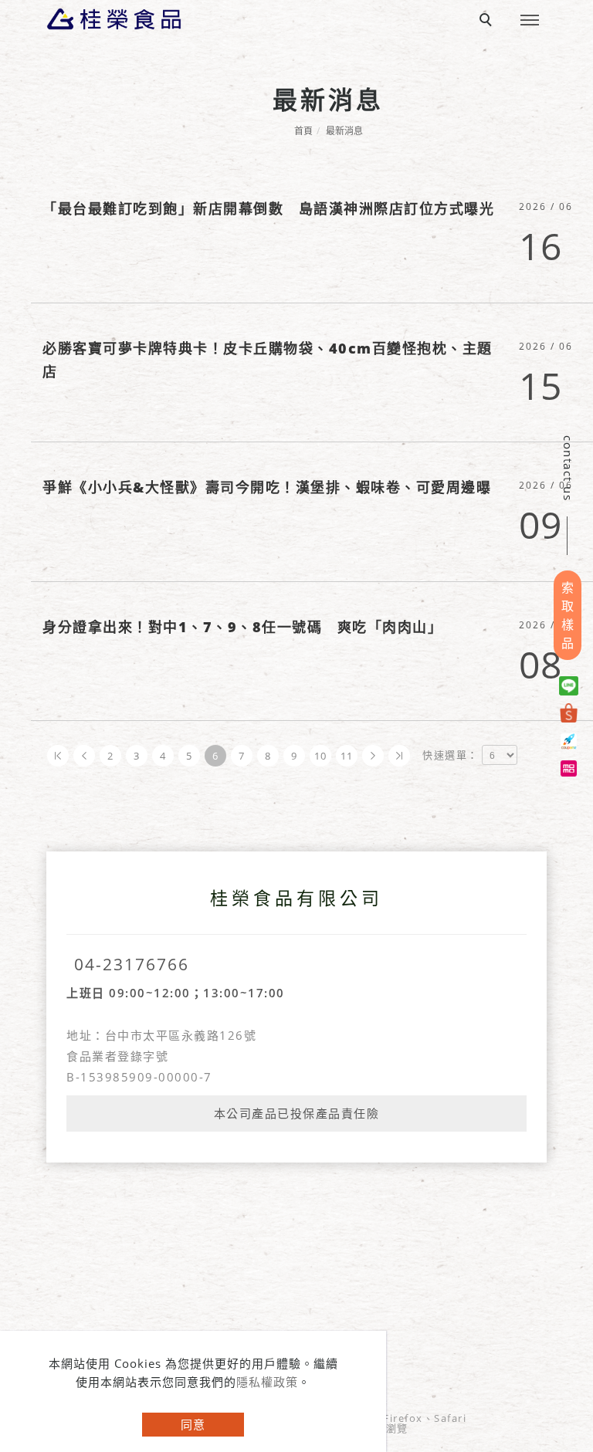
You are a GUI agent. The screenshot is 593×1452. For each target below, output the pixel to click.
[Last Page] (399, 756)
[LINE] (571, 685)
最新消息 (344, 130)
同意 (193, 1424)
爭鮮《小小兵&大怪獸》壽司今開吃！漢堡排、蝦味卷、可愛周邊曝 (266, 487)
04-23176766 (131, 964)
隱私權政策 (267, 1381)
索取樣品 (567, 615)
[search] (488, 22)
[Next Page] (373, 756)
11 (347, 756)
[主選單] (530, 21)
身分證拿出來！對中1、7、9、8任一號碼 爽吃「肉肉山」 (242, 627)
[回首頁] (113, 19)
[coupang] (571, 739)
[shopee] (571, 712)
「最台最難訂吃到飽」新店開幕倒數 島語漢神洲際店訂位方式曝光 (268, 208)
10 (320, 756)
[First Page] (58, 756)
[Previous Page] (84, 756)
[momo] (571, 766)
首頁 (303, 130)
